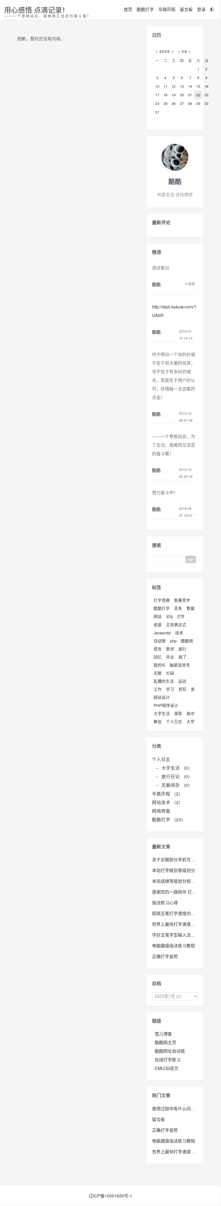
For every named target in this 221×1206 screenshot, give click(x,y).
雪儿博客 (163, 1034)
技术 (179, 632)
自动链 (160, 640)
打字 (180, 616)
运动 (182, 681)
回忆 (158, 657)
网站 (158, 616)
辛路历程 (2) (166, 794)
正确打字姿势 (165, 956)
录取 (178, 713)
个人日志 (174, 721)
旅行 (182, 649)
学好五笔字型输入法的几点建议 (182, 935)
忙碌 (170, 673)
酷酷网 (187, 640)
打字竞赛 (162, 600)
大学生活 (162, 713)
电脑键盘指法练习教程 (173, 945)
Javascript (162, 632)
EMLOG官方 (166, 1068)
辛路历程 (166, 9)
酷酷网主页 (165, 1042)
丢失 (178, 608)
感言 (158, 649)
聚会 (158, 721)
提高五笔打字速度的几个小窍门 (182, 913)
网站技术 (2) (166, 802)
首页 (128, 9)
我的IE (159, 665)
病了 (182, 657)
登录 (201, 9)
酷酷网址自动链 (170, 1051)
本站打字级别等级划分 (173, 870)
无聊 (158, 673)
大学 (191, 721)
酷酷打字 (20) (167, 819)
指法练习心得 (165, 902)
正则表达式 (176, 624)
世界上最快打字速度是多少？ (180, 924)
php (173, 640)
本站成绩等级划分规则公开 (178, 881)
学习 (170, 689)
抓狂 (182, 689)
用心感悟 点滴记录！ (36, 10)
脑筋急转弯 (180, 665)
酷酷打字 (145, 9)
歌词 (170, 649)
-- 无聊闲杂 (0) (173, 785)
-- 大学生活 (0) (173, 768)
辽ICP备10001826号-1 (110, 1196)
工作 (158, 689)
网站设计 (162, 697)
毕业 (170, 657)
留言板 (186, 9)
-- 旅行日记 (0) (173, 776)
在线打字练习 (168, 1059)
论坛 (169, 616)
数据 (191, 608)
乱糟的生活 (164, 681)
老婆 (158, 624)
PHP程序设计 (166, 705)
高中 (191, 713)
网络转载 (163, 811)
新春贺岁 (182, 600)
